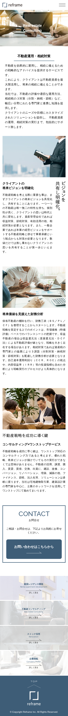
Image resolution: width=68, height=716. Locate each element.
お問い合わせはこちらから (34, 546)
